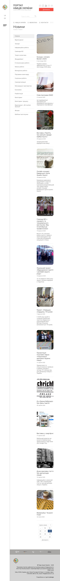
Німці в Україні (20, 22)
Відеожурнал (19, 40)
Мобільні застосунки (21, 114)
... (40, 528)
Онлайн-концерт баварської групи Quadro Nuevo (43, 173)
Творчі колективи (20, 55)
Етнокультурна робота (22, 63)
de (5, 18)
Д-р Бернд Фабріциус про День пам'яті (45, 402)
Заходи (17, 43)
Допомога (46, 9)
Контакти (44, 22)
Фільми (17, 110)
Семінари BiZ (19, 51)
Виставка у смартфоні (45, 433)
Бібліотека (33, 22)
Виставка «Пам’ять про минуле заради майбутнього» (44, 135)
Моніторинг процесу (21, 101)
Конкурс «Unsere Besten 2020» (43, 58)
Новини (17, 36)
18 (45, 528)
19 (49, 528)
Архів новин (43, 525)
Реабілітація (19, 93)
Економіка (18, 90)
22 (50, 531)
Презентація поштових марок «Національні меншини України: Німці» (43, 356)
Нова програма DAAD (45, 95)
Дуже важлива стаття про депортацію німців (45, 473)
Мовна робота (19, 67)
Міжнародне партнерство (23, 86)
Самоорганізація (20, 82)
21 (45, 531)
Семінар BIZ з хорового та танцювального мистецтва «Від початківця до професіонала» (43, 224)
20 (40, 531)
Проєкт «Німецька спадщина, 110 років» (45, 311)
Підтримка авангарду (22, 74)
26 (40, 537)
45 (50, 537)
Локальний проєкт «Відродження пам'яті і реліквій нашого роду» (45, 271)
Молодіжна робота (21, 70)
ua (5, 15)
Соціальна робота (20, 78)
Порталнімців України (22, 7)
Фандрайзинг (19, 59)
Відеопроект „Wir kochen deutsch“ (23, 105)
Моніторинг (18, 97)
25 (50, 534)
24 (45, 534)
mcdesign (51, 577)
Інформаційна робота (22, 47)
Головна (15, 29)
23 (40, 534)
